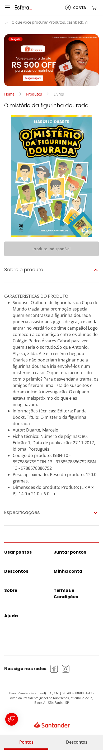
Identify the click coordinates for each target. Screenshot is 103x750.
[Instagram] (66, 669)
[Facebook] (54, 669)
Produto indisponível (51, 248)
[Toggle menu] (7, 7)
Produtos (34, 94)
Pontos (26, 742)
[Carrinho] (95, 7)
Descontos (76, 742)
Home (9, 94)
